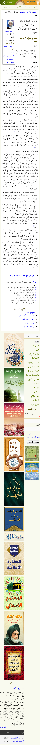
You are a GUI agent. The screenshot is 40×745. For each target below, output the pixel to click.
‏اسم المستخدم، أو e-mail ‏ (32, 415)
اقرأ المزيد (3, 727)
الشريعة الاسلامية (9, 46)
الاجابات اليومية (33, 367)
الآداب (12, 52)
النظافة (12, 62)
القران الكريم (34, 346)
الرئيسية (35, 12)
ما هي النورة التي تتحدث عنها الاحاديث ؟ (23, 276)
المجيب (35, 7)
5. (35, 295)
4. (35, 292)
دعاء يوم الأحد (18, 688)
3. (35, 290)
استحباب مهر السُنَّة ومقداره (27, 315)
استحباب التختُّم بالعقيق (28, 319)
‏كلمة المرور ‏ (36, 425)
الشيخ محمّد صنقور (8, 31)
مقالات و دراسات (17, 7)
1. (35, 282)
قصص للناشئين (33, 379)
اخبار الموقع (35, 405)
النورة (7, 62)
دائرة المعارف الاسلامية (34, 356)
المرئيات (36, 400)
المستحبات (10, 59)
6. (35, 297)
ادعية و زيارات (28, 7)
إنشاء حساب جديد (34, 433)
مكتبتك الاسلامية (32, 375)
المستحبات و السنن (8, 56)
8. (35, 303)
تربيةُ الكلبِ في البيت (29, 326)
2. (35, 287)
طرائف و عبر (34, 392)
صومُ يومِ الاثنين (30, 312)
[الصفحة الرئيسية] (20, 4)
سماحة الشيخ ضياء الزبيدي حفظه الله (17, 739)
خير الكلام (35, 396)
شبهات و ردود (6, 7)
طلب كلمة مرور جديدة (33, 437)
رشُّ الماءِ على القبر (29, 323)
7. (35, 300)
